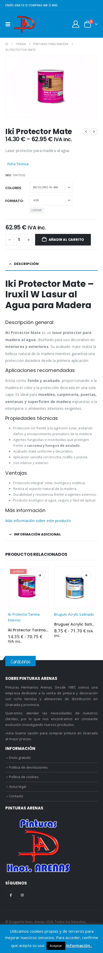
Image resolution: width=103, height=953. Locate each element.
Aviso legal (17, 786)
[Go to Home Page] (6, 44)
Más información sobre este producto (38, 520)
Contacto (16, 796)
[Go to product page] (74, 587)
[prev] (86, 131)
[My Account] (76, 24)
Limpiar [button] (36, 210)
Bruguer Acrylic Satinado (74, 614)
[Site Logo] (24, 24)
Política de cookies (24, 776)
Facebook (11, 895)
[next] (94, 131)
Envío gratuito (20, 757)
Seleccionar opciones (40, 575)
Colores (13, 187)
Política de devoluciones (28, 767)
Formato (14, 200)
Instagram (22, 895)
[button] (9, 24)
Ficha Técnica (18, 163)
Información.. (79, 945)
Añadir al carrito (66, 239)
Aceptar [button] (56, 945)
